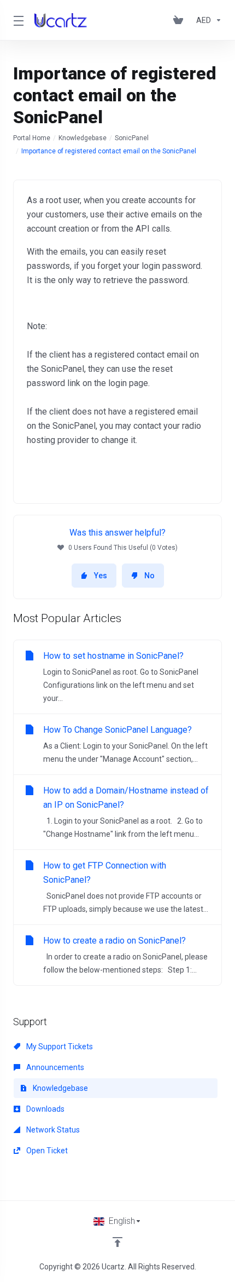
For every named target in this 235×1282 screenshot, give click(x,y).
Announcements (54, 1067)
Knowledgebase (82, 138)
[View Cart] (180, 20)
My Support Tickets (59, 1046)
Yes (100, 575)
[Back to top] (117, 1242)
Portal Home (31, 138)
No (149, 575)
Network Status (52, 1129)
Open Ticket (46, 1150)
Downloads (44, 1109)
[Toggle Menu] (17, 20)
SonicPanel (132, 138)
